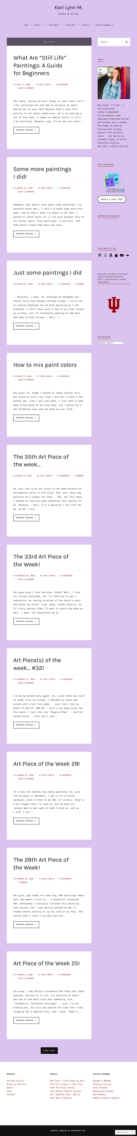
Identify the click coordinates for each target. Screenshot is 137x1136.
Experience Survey (103, 1091)
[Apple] (116, 255)
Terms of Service (16, 1084)
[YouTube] (122, 255)
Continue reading (23, 131)
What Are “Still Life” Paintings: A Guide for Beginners (39, 65)
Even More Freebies (61, 1098)
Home (26, 25)
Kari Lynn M (45, 84)
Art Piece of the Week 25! (46, 963)
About (10, 1087)
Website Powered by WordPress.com (68, 1130)
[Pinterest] (100, 255)
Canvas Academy (103, 25)
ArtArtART (63, 84)
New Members (99, 1094)
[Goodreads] (105, 255)
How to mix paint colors (45, 364)
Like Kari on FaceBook (108, 216)
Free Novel (54, 25)
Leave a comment (26, 88)
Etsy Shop (70, 25)
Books (37, 25)
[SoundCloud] (127, 255)
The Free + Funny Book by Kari (67, 1081)
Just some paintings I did (47, 272)
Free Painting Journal (62, 1087)
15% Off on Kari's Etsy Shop (66, 1084)
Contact (85, 25)
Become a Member (102, 1081)
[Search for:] (114, 42)
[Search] (126, 42)
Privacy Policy (15, 1081)
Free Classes (100, 1087)
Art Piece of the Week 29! (46, 763)
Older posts (49, 1050)
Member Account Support (106, 1098)
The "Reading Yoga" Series (65, 1094)
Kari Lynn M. (69, 7)
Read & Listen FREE (112, 199)
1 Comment (80, 284)
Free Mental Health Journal (65, 1091)
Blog (9, 1091)
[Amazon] (111, 255)
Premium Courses (102, 1084)
